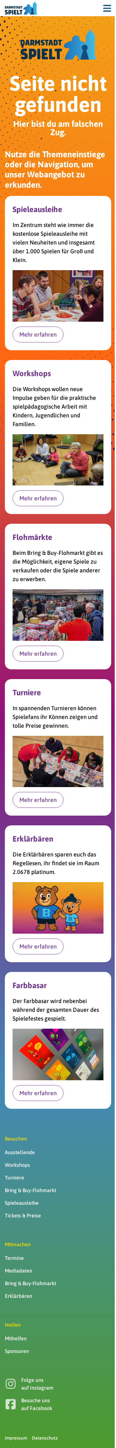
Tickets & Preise (23, 1215)
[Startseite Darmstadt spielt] (58, 44)
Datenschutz (45, 1438)
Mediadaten (18, 1271)
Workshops (17, 1165)
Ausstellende (20, 1152)
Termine (14, 1258)
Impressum (16, 1438)
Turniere (14, 1177)
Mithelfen (16, 1338)
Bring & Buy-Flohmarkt (30, 1190)
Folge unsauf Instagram (37, 1384)
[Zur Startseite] (21, 8)
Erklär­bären (18, 1296)
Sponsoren (17, 1351)
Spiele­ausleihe (22, 1203)
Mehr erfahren (38, 334)
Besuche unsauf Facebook (36, 1404)
